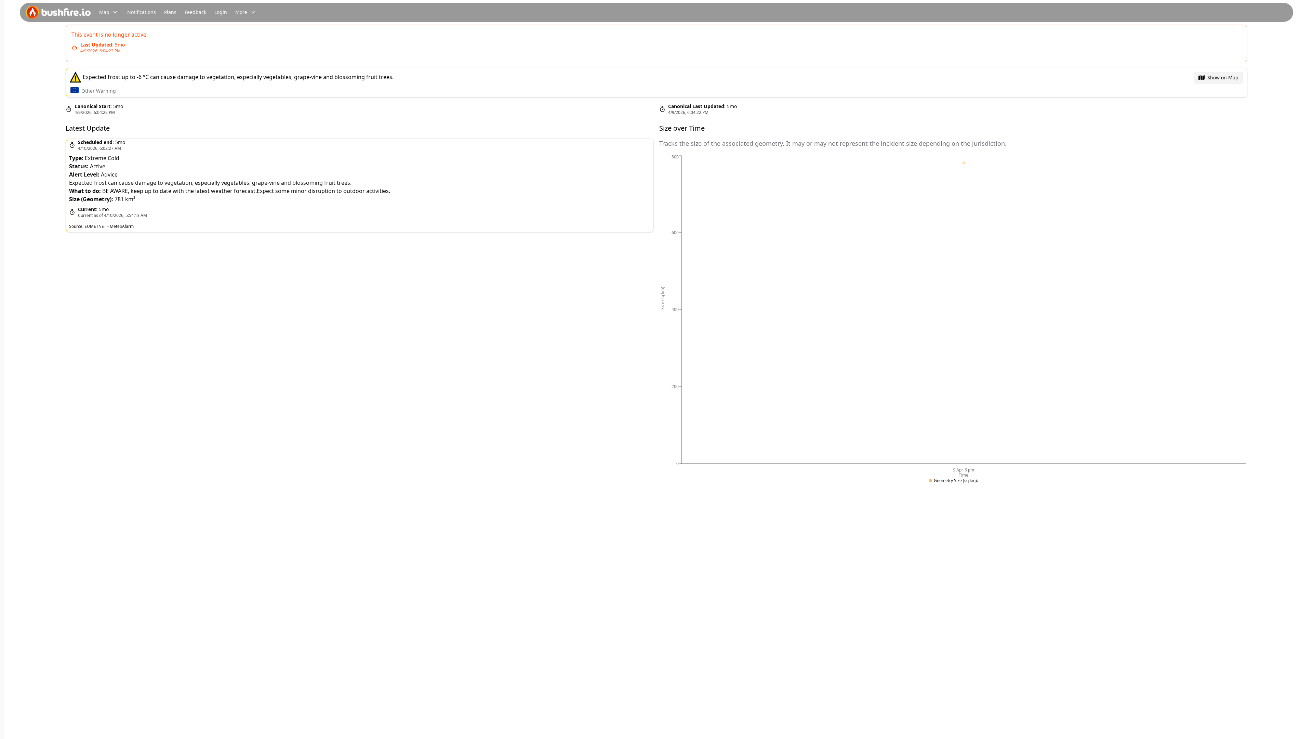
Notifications (141, 12)
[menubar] (1218, 78)
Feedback (195, 12)
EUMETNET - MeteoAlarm (109, 226)
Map (104, 12)
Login (220, 12)
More (241, 12)
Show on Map (1222, 77)
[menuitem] (1218, 77)
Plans (170, 12)
